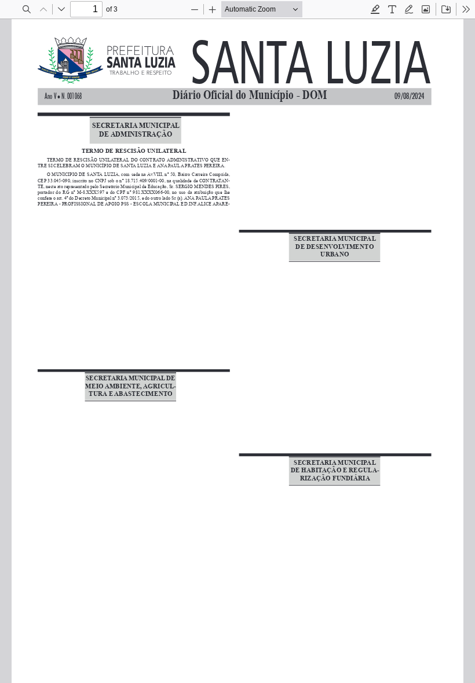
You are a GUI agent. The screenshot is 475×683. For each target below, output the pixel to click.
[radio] (375, 9)
